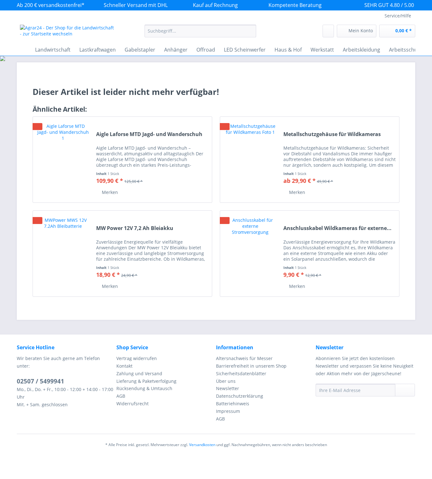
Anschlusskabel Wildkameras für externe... (337, 228)
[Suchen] (250, 31)
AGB (120, 396)
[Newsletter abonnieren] (405, 390)
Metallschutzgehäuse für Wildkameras (332, 134)
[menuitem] (200, 34)
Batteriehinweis (232, 404)
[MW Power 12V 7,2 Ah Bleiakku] (63, 253)
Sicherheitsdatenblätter (241, 373)
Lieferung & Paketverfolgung (146, 381)
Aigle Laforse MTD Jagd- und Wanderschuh (149, 134)
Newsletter (227, 388)
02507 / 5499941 (40, 381)
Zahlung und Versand (139, 373)
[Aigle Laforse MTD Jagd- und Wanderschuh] (63, 159)
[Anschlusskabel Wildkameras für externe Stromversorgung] (250, 253)
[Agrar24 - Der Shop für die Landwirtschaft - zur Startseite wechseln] (67, 32)
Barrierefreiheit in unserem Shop (251, 366)
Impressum (228, 411)
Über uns (226, 381)
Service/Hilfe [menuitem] (397, 16)
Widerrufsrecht (132, 404)
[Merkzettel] (328, 31)
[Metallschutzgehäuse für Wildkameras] (250, 159)
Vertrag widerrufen (136, 358)
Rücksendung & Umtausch (144, 388)
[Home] (23, 50)
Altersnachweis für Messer (244, 358)
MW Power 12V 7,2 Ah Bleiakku (134, 228)
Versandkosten (202, 444)
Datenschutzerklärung (239, 396)
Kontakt (124, 366)
